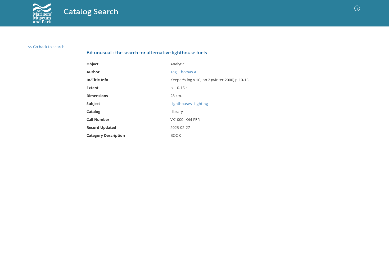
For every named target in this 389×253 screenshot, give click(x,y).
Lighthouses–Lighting (189, 103)
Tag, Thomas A (183, 71)
